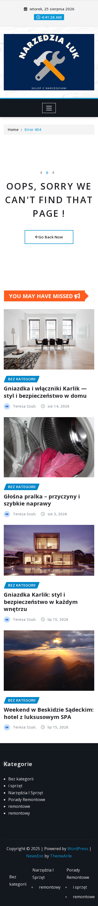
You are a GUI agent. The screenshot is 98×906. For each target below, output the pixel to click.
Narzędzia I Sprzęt (25, 792)
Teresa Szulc (24, 406)
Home (13, 129)
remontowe (19, 806)
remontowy (19, 813)
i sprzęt (15, 785)
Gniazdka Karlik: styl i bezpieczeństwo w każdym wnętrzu (41, 601)
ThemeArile (61, 856)
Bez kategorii (20, 779)
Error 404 (33, 129)
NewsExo (34, 856)
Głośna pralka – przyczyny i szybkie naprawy (42, 499)
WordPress (77, 848)
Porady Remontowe (26, 799)
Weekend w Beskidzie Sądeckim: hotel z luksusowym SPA (49, 713)
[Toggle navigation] (49, 108)
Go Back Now (50, 236)
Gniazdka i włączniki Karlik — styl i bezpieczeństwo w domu (45, 391)
